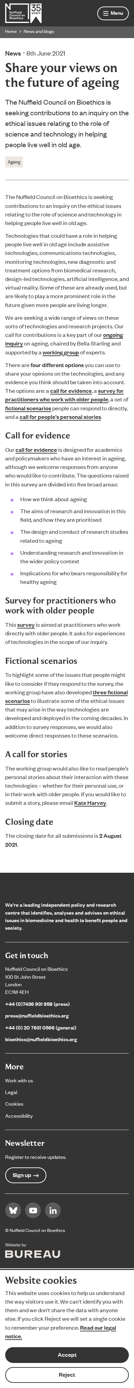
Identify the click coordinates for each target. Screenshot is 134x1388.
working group (61, 352)
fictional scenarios (28, 408)
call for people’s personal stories (60, 417)
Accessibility (19, 1115)
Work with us (19, 1080)
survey (26, 624)
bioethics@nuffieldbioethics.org (41, 1039)
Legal (11, 1091)
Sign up (22, 1175)
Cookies (14, 1103)
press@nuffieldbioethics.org (37, 1015)
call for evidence (71, 391)
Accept (67, 1354)
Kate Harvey (90, 803)
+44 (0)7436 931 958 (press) (37, 1003)
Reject (67, 1374)
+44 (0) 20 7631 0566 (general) (40, 1027)
